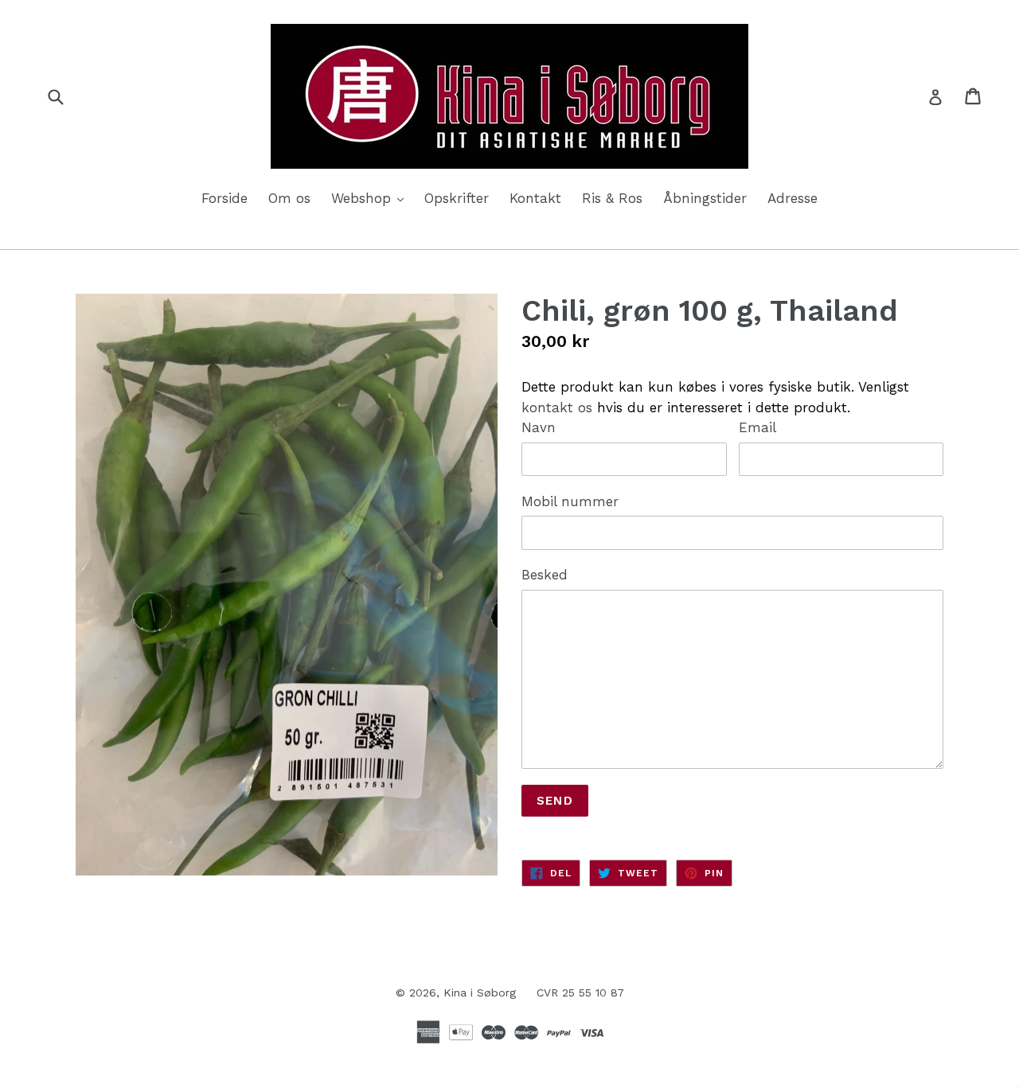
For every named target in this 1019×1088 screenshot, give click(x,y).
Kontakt (535, 198)
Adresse (792, 198)
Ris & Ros (612, 198)
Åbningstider (705, 198)
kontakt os (556, 407)
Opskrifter (456, 198)
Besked (544, 575)
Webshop (371, 197)
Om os (289, 198)
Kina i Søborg (479, 992)
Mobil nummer (570, 501)
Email (757, 427)
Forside (224, 198)
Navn (538, 427)
